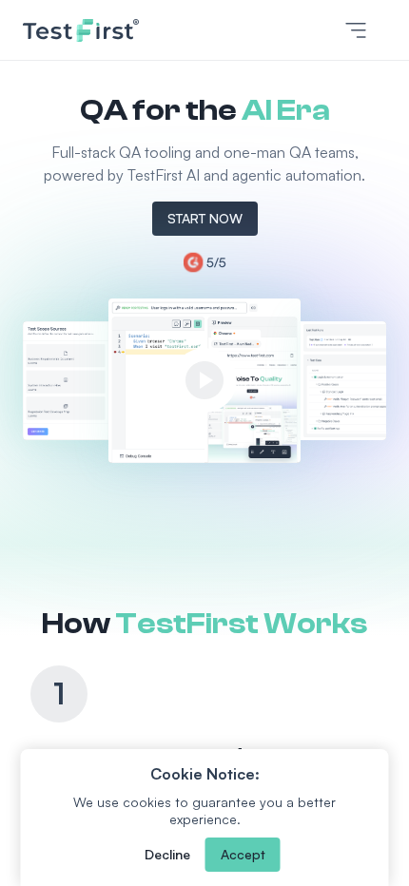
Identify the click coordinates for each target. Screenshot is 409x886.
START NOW (205, 218)
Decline (167, 854)
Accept (243, 854)
